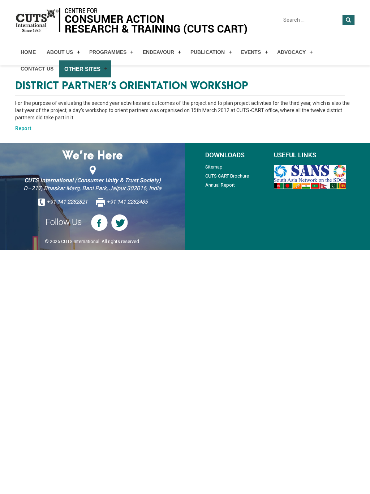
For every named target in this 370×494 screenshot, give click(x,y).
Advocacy (291, 52)
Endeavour (158, 52)
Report (23, 128)
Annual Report (220, 185)
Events (251, 52)
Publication (207, 52)
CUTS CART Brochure (227, 176)
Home (28, 52)
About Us (60, 52)
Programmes (107, 52)
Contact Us (37, 69)
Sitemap (214, 167)
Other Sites (82, 69)
